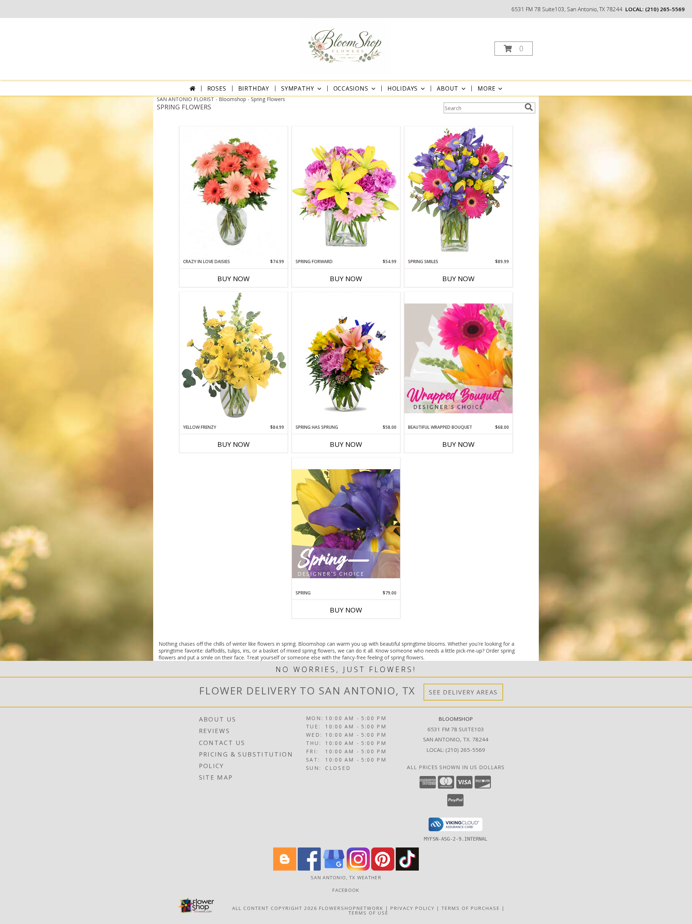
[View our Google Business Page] (333, 868)
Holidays (402, 88)
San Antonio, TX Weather (346, 877)
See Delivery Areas (463, 692)
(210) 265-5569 (665, 9)
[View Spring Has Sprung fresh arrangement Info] (346, 357)
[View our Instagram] (358, 868)
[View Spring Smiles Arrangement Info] (458, 192)
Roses (216, 88)
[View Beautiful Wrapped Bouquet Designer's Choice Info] (458, 358)
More (486, 88)
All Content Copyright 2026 (274, 908)
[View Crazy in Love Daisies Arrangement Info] (233, 192)
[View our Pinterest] (382, 868)
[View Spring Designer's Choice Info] (346, 523)
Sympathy (297, 88)
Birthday (253, 88)
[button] (513, 49)
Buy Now (233, 278)
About (447, 88)
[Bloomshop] (345, 46)
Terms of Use (369, 913)
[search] (529, 107)
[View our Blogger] (284, 868)
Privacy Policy (412, 908)
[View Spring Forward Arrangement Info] (346, 192)
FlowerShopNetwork (351, 908)
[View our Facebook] (309, 868)
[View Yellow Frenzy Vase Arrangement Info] (233, 357)
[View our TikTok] (407, 868)
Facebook (345, 890)
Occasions (350, 88)
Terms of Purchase (471, 908)
